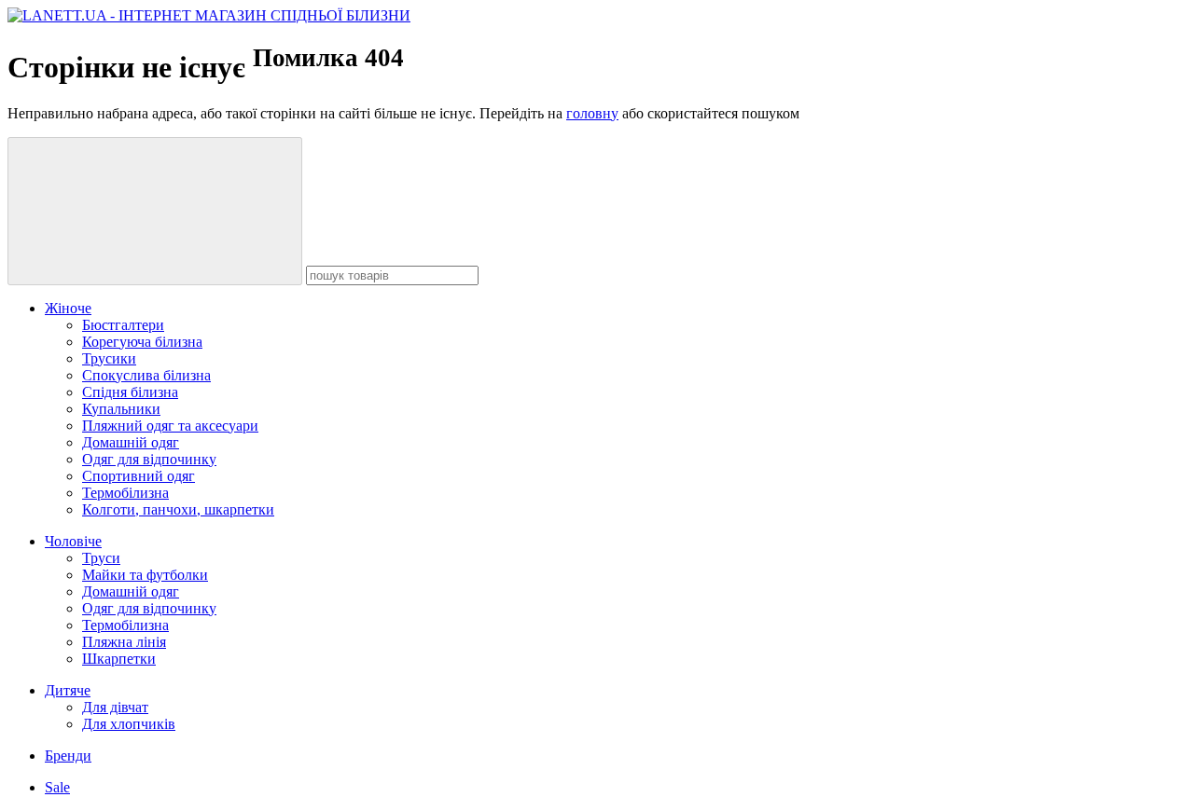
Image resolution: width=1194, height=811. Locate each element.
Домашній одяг (130, 442)
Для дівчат (115, 707)
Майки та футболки (145, 575)
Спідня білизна (130, 392)
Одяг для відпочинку (149, 459)
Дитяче (67, 690)
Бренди (68, 755)
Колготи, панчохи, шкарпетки (178, 509)
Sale (57, 787)
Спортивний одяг (138, 476)
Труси (101, 558)
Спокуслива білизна (146, 375)
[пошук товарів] (154, 211)
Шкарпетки (119, 659)
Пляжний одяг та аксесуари (170, 425)
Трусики (109, 358)
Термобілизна (125, 493)
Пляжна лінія (124, 642)
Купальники (121, 409)
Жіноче (68, 308)
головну (592, 113)
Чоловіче (73, 541)
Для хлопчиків (128, 724)
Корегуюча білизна (142, 342)
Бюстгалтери (123, 325)
